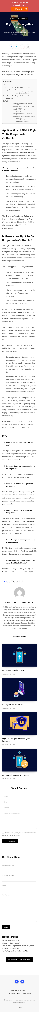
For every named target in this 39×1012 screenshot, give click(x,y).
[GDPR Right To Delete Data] (19, 655)
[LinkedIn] (17, 581)
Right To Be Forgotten (19, 18)
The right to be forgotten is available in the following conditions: (25, 92)
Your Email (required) (8, 875)
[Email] (28, 47)
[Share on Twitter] (17, 47)
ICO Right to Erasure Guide (10, 940)
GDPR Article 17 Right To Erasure (15, 775)
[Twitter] (22, 981)
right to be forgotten (18, 56)
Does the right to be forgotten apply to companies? (25, 117)
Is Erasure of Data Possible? (11, 943)
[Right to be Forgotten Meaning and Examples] (19, 723)
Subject (4, 885)
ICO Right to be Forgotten (12, 704)
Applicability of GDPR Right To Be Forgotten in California (17, 88)
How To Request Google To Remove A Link (15, 951)
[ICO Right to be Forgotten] (19, 689)
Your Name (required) (8, 865)
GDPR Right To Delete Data (13, 670)
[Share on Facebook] (11, 47)
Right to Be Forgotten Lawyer (16, 32)
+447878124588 (19, 9)
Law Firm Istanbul (14, 994)
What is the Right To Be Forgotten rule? (24, 104)
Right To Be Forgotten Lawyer (20, 1000)
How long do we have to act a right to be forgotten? (25, 107)
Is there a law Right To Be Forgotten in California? (19, 97)
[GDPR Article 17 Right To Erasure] (19, 760)
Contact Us (27, 994)
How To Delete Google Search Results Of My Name (18, 946)
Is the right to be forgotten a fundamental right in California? (24, 120)
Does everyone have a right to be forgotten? (24, 114)
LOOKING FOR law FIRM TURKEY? (19, 959)
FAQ (6, 101)
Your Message (6, 895)
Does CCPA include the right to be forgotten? (24, 110)
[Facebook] (17, 981)
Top (20, 1008)
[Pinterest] (22, 47)
